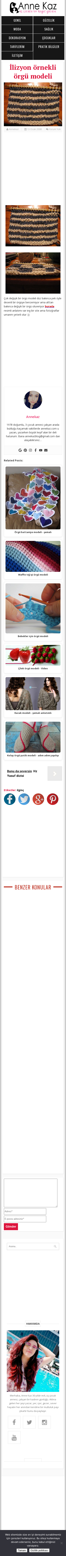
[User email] (45, 450)
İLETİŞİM (17, 55)
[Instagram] (30, 450)
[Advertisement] (33, 171)
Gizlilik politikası (39, 1550)
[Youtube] (40, 450)
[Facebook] (35, 450)
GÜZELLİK (49, 20)
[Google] (20, 450)
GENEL (17, 20)
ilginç (20, 790)
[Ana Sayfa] (33, 13)
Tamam (22, 1550)
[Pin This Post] (53, 804)
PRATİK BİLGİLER (48, 47)
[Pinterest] (25, 450)
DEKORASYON (17, 38)
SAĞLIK (48, 29)
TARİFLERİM (17, 47)
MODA (17, 29)
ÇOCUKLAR (49, 38)
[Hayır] (61, 1543)
